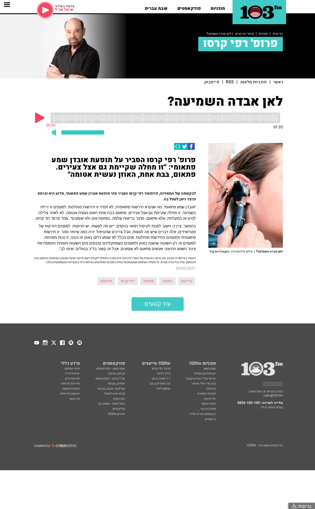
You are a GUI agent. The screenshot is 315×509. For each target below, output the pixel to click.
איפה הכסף (208, 403)
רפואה (167, 281)
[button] (217, 7)
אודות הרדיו (72, 373)
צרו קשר (74, 398)
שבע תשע (210, 368)
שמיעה (148, 281)
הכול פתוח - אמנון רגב (111, 403)
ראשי (278, 82)
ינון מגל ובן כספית (205, 373)
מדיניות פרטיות (70, 383)
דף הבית (278, 34)
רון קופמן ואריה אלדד (202, 414)
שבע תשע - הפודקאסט (110, 368)
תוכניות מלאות (253, 82)
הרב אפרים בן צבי (159, 383)
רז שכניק (210, 419)
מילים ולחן (118, 408)
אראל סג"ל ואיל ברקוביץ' (200, 378)
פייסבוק (211, 82)
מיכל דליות (163, 373)
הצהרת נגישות (71, 388)
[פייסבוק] (191, 146)
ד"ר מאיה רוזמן (161, 378)
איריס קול (210, 398)
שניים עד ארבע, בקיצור (111, 388)
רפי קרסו (128, 281)
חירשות (106, 281)
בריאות (186, 281)
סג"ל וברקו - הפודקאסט (110, 378)
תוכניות (263, 34)
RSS (230, 82)
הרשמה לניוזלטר (70, 393)
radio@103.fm (273, 395)
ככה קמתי (119, 398)
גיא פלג (211, 388)
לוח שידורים (72, 378)
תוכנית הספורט (206, 393)
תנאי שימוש (72, 368)
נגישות (304, 505)
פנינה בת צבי (208, 408)
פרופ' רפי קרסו (244, 34)
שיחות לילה (163, 388)
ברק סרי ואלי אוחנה (204, 383)
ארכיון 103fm (116, 414)
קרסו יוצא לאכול (114, 393)
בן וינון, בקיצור (116, 373)
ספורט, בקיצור (116, 383)
